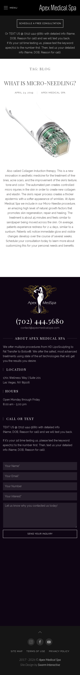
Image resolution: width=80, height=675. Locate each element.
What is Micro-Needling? (40, 83)
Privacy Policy (59, 651)
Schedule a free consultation (40, 23)
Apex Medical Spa (53, 92)
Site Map (17, 651)
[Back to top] (40, 632)
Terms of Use (35, 651)
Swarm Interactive (49, 664)
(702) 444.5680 (40, 320)
